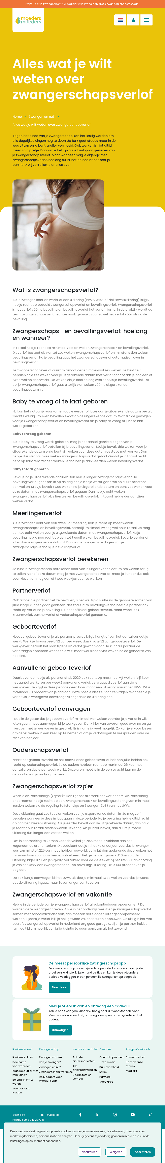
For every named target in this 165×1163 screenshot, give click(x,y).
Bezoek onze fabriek (134, 1064)
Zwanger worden (50, 1057)
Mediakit (131, 1071)
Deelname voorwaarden (21, 1064)
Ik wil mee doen (22, 1057)
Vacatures (106, 1082)
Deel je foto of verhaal (82, 1077)
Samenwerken (135, 1057)
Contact (18, 1115)
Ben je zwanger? (50, 1062)
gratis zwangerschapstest (115, 4)
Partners (104, 1077)
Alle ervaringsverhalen (85, 1068)
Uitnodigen (60, 1030)
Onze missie (107, 1062)
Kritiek (103, 1072)
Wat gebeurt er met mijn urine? (25, 1073)
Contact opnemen (111, 1057)
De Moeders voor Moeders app (50, 1079)
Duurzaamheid (109, 1067)
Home (17, 116)
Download (59, 987)
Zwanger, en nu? (42, 116)
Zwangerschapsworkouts (56, 1072)
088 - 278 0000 (49, 1115)
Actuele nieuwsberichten (84, 1059)
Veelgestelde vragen (21, 1090)
